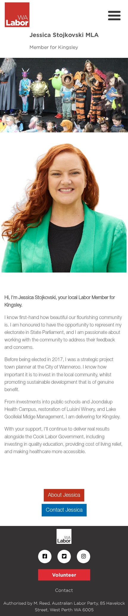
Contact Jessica (64, 510)
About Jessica (64, 495)
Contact (64, 590)
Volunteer (64, 575)
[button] (9, 95)
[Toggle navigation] (114, 16)
